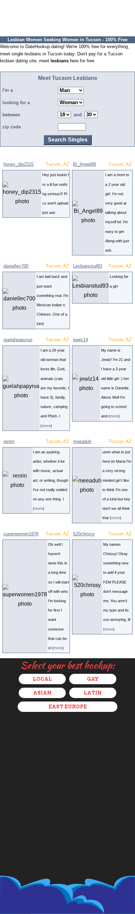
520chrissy (84, 533)
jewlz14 (80, 339)
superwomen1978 (20, 533)
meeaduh (82, 441)
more (46, 426)
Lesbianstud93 (87, 266)
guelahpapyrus (18, 339)
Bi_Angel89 (84, 164)
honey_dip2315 (18, 164)
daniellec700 (15, 266)
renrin (9, 441)
